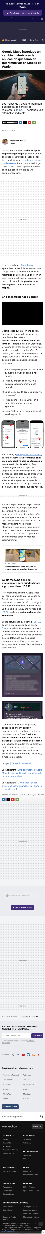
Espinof (26, 1159)
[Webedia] (10, 1128)
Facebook (20, 122)
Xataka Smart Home (10, 1150)
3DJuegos (27, 1139)
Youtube (23, 1054)
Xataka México (8, 1207)
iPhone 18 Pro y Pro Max (30, 1017)
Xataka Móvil (7, 1143)
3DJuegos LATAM (30, 1207)
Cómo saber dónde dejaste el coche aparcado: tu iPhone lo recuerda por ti (22, 785)
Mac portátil (7, 1080)
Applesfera (7, 1146)
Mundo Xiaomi (8, 1153)
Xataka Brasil (7, 1210)
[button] (17, 140)
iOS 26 (26, 1099)
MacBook (27, 1094)
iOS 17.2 (37, 622)
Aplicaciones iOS (18, 794)
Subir (35, 1126)
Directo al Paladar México (9, 1218)
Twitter (25, 122)
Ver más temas (10, 1107)
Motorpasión (28, 1171)
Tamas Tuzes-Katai (21, 763)
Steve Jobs (34, 40)
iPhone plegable (11, 40)
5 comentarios (11, 123)
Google (33, 794)
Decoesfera (7, 1191)
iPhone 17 (7, 1099)
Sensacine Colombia (31, 1214)
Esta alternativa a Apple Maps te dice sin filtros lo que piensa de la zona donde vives (22, 773)
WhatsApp (7, 1094)
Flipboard (29, 122)
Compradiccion (8, 1194)
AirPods (26, 1080)
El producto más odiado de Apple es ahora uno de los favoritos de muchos (21, 568)
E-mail (34, 122)
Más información (8, 1232)
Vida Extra (27, 1143)
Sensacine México (30, 1210)
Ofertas (26, 1089)
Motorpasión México (31, 1217)
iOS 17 (23, 109)
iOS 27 (23, 40)
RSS (34, 1054)
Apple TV (6, 1084)
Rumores (6, 1089)
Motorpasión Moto (30, 1175)
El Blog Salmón (29, 1187)
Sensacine (27, 1155)
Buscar (42, 1116)
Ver (23, 908)
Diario (5, 628)
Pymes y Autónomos (31, 1191)
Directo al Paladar (9, 1171)
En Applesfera (10, 564)
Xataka (5, 1139)
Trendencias (7, 1187)
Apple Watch (28, 1084)
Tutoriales (27, 1075)
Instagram (28, 1054)
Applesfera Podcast (11, 1075)
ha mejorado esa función (28, 454)
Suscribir (37, 1036)
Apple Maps (27, 265)
